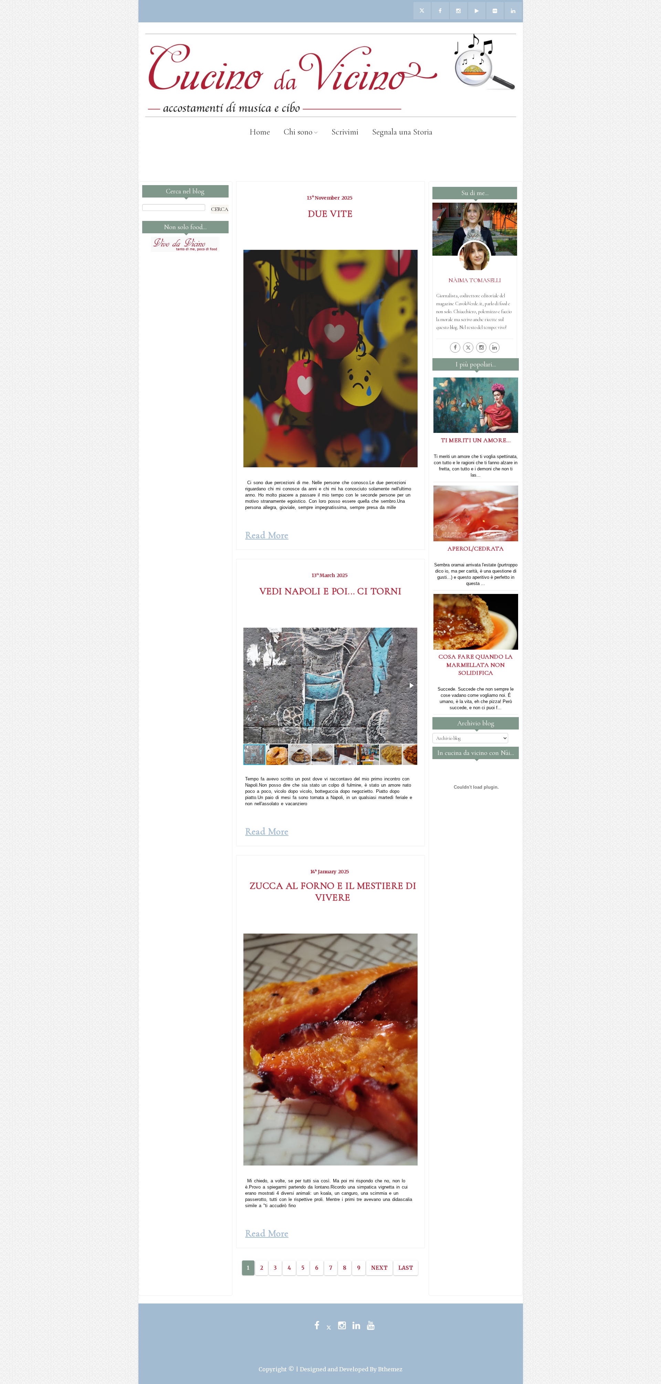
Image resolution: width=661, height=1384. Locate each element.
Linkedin (356, 1325)
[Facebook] (455, 347)
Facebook (316, 1325)
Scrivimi (345, 132)
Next (379, 1268)
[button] (411, 685)
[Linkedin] (494, 347)
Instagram (342, 1325)
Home (260, 132)
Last (405, 1268)
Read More (266, 535)
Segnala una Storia (402, 132)
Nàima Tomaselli (475, 280)
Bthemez (390, 1369)
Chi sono (298, 132)
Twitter (328, 1325)
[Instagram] (481, 347)
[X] (468, 347)
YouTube (371, 1325)
